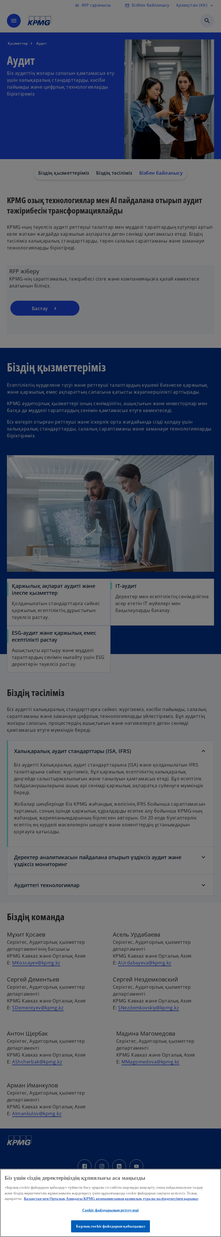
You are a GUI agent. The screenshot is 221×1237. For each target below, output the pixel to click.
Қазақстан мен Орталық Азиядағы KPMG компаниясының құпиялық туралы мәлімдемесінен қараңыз (111, 1198)
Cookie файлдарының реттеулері (110, 1210)
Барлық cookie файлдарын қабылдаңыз (110, 1226)
